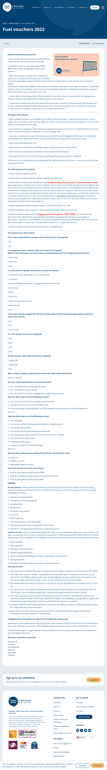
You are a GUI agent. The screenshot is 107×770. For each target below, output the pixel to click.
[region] (53, 765)
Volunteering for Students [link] (85, 707)
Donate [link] (94, 7)
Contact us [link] (82, 7)
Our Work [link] (71, 7)
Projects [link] (56, 748)
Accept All (97, 765)
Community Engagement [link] (62, 743)
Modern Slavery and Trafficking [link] (61, 720)
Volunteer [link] (79, 702)
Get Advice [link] (35, 7)
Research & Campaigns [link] (62, 752)
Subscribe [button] (94, 680)
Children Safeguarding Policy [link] (61, 727)
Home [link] (5, 23)
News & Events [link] (14, 23)
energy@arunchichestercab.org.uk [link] (70, 196)
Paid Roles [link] (79, 711)
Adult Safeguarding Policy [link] (63, 733)
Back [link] (7, 43)
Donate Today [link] (84, 717)
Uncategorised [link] (98, 43)
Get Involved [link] (59, 7)
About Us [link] (47, 7)
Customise (82, 765)
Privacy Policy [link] (58, 715)
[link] (13, 8)
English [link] (82, 737)
